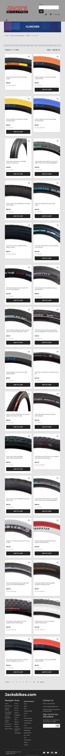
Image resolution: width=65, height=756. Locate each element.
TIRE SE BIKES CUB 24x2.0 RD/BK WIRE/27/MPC (45, 660)
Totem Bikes (27, 740)
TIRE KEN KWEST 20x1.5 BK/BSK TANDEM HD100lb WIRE (45, 583)
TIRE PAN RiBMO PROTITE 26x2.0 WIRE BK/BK (45, 415)
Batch (25, 706)
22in (22, 44)
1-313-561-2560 (51, 703)
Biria (25, 708)
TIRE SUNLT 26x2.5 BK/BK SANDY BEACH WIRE (16, 246)
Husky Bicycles (28, 720)
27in (38, 44)
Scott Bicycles (28, 728)
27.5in (34, 44)
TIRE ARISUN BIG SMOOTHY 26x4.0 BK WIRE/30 (46, 288)
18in (15, 44)
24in (26, 44)
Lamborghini (27, 723)
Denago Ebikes (28, 711)
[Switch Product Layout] (59, 50)
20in (19, 44)
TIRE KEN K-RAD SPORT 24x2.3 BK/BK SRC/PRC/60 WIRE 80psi (46, 457)
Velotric (26, 742)
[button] (46, 14)
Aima (25, 703)
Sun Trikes (27, 735)
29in (45, 44)
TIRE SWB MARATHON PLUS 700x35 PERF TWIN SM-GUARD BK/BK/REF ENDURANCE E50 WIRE (46, 499)
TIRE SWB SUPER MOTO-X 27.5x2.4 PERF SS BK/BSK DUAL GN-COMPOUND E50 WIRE (17, 660)
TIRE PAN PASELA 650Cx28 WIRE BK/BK (16, 77)
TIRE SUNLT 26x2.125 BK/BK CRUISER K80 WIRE (18, 499)
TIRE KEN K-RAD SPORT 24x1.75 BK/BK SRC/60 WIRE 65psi (16, 622)
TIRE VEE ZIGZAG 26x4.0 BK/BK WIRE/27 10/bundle (16, 162)
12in (5, 44)
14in (8, 44)
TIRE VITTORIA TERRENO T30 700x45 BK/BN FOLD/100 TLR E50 (18, 415)
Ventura (26, 745)
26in (30, 44)
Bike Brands (8, 706)
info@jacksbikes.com (52, 706)
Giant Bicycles (28, 718)
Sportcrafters (27, 732)
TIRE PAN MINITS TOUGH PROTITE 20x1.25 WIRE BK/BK (17, 288)
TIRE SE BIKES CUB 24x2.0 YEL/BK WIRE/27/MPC (17, 120)
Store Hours (8, 724)
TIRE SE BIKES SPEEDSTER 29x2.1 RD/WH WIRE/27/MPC (45, 541)
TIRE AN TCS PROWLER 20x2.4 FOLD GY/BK (18, 541)
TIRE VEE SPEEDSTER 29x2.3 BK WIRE (45, 204)
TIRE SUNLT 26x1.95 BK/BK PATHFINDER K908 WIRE (14, 457)
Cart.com (37, 755)
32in (49, 44)
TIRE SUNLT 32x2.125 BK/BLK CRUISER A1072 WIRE (18, 204)
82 (38, 682)
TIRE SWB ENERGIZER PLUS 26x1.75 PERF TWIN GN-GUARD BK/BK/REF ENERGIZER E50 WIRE (46, 162)
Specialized (27, 730)
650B (52, 44)
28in (41, 44)
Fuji (25, 716)
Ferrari (26, 713)
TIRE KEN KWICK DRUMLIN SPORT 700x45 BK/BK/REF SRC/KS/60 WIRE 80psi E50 (46, 330)
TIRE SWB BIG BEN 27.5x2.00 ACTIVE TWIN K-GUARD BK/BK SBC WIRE (17, 330)
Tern (25, 737)
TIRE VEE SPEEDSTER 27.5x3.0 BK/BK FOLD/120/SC (46, 246)
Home (6, 703)
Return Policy (8, 728)
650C (57, 44)
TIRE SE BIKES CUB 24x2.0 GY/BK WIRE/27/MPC (16, 373)
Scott (25, 725)
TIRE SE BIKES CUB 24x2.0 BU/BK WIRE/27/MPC (45, 120)
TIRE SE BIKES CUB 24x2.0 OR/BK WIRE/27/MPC (45, 77)
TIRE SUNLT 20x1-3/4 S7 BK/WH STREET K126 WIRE (44, 622)
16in (12, 44)
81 (34, 682)
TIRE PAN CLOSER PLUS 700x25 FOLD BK (47, 373)
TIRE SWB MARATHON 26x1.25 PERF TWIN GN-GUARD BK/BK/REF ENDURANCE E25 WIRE (17, 583)
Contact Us (8, 726)
